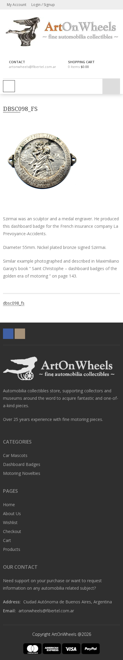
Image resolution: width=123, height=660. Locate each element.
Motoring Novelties (21, 473)
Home (9, 504)
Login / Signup (42, 4)
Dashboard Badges (21, 464)
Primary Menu (9, 86)
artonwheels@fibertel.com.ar (32, 66)
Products (11, 549)
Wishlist (10, 522)
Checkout (12, 531)
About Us (12, 513)
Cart (7, 540)
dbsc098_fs (13, 303)
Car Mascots (15, 455)
